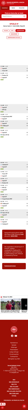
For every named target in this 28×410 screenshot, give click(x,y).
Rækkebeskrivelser (10, 266)
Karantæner (14, 34)
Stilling (6, 30)
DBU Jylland (14, 386)
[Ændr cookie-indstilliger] (2, 407)
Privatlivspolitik (14, 354)
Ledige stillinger (14, 352)
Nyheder (14, 345)
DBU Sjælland (14, 393)
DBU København (14, 389)
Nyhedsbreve (14, 342)
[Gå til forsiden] (12, 3)
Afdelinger (14, 347)
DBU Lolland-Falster (14, 391)
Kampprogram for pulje (14, 37)
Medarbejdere (14, 349)
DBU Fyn (14, 384)
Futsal (14, 396)
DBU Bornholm (14, 382)
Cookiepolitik (14, 356)
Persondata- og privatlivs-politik (14, 400)
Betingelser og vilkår (14, 359)
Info (12, 30)
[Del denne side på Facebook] (1, 404)
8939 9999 (14, 236)
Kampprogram (20, 30)
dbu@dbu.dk (15, 372)
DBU (14, 379)
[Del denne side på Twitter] (4, 404)
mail (22, 234)
